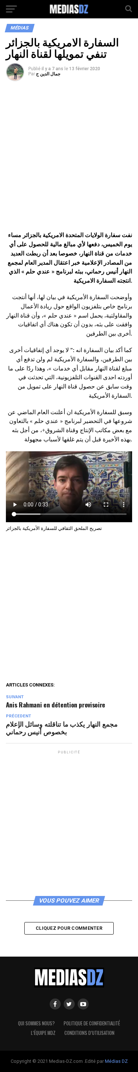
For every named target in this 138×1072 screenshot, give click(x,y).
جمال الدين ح (48, 73)
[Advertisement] (69, 158)
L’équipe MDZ (43, 1032)
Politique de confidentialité (92, 1023)
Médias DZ (116, 1061)
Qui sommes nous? (36, 1023)
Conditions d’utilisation (89, 1032)
